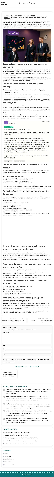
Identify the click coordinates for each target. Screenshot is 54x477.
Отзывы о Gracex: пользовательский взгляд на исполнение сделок (9, 374)
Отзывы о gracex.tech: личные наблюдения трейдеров (28, 403)
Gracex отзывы (8, 456)
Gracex (6, 453)
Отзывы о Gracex (27, 3)
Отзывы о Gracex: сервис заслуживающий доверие (26, 418)
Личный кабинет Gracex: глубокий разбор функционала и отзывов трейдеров (29, 389)
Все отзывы (4, 4)
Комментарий (6, 332)
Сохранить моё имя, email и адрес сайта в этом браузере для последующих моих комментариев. (27, 359)
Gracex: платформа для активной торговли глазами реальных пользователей (30, 396)
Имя (4, 345)
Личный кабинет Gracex (10, 459)
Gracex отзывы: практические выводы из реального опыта (27, 411)
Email (4, 350)
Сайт (4, 354)
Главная (3, 2)
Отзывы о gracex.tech (9, 464)
